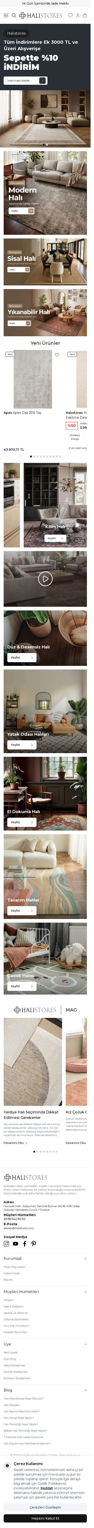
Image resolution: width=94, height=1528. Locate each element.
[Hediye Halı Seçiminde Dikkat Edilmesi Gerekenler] (33, 1062)
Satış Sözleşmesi (14, 1365)
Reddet (47, 1488)
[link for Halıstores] (45, 86)
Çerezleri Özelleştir (45, 1507)
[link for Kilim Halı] (55, 505)
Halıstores (75, 413)
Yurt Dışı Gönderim (16, 1325)
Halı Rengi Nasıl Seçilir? (19, 1417)
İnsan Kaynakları (15, 1266)
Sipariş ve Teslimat (16, 1313)
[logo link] (41, 15)
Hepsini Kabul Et (45, 1518)
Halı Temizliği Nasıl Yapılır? (21, 1424)
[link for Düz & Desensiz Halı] (45, 638)
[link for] (45, 193)
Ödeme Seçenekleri (16, 1319)
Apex (8, 413)
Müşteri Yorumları (15, 1332)
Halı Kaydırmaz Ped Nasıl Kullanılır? (27, 1443)
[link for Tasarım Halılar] (45, 876)
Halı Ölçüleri (12, 1405)
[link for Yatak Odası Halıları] (45, 711)
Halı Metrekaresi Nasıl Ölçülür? (24, 1398)
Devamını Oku (14, 1143)
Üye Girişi (10, 1359)
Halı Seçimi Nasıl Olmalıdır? (22, 1411)
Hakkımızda (12, 1273)
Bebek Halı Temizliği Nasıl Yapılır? (25, 1430)
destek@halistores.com (19, 1228)
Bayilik (8, 1279)
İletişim (8, 1300)
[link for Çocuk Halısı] (45, 959)
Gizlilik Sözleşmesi (16, 1371)
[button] (44, 145)
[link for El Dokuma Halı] (45, 794)
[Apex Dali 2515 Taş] (33, 379)
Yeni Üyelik (11, 1352)
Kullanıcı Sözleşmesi (17, 1378)
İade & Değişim (14, 1306)
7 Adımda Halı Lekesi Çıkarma (23, 1437)
